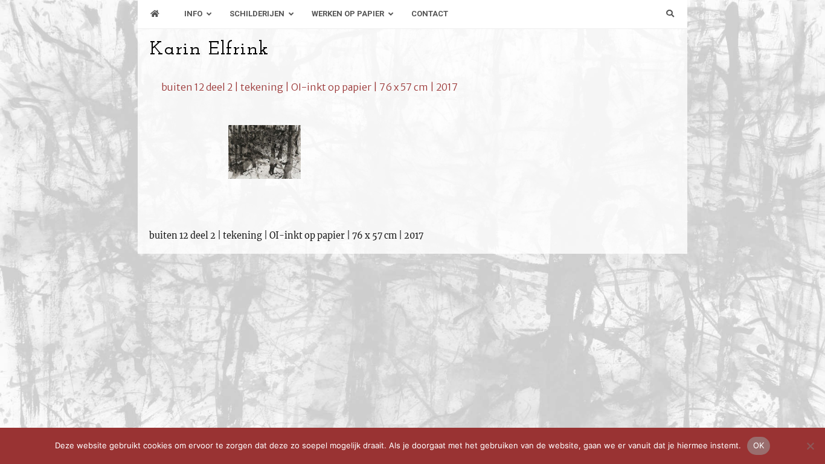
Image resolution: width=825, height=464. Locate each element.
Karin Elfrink (209, 49)
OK (759, 445)
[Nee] (810, 446)
